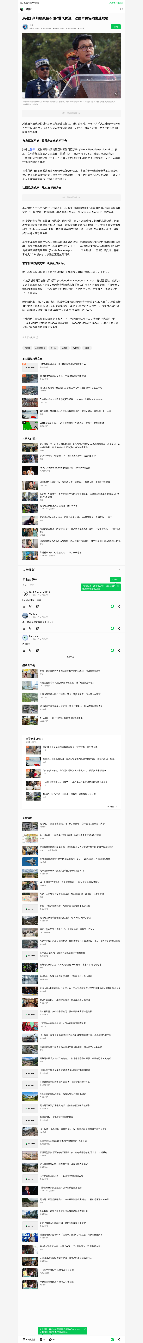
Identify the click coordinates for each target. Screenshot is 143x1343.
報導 (32, 149)
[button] (24, 606)
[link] (31, 606)
